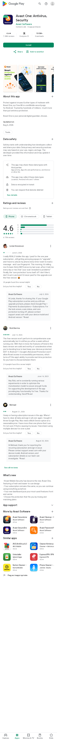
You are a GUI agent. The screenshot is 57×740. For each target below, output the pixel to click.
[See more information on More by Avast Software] (52, 511)
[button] (28, 36)
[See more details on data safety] (12, 195)
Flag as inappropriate (15, 575)
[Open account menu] (52, 4)
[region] (28, 35)
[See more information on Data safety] (52, 139)
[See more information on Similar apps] (52, 538)
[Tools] (7, 132)
